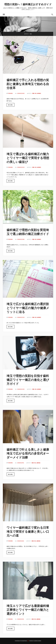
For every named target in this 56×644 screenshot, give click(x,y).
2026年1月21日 (21, 167)
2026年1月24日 (21, 93)
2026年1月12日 (21, 389)
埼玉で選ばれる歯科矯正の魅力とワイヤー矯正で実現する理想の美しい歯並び (28, 158)
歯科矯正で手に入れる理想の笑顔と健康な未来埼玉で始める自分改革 (28, 84)
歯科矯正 (39, 93)
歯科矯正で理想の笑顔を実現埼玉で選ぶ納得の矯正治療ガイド (28, 232)
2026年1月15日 (21, 317)
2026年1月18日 (21, 239)
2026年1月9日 (20, 462)
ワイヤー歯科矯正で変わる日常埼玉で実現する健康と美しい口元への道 (28, 531)
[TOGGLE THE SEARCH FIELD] (52, 14)
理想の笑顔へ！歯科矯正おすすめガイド (28, 4)
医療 (33, 93)
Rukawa (10, 93)
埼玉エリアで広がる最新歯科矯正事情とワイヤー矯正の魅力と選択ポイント (28, 609)
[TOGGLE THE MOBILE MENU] (4, 14)
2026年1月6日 (20, 540)
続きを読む (10, 104)
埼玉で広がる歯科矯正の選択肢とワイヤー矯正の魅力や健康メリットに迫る (28, 308)
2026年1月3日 (20, 619)
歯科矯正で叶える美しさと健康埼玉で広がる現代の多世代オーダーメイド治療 (28, 453)
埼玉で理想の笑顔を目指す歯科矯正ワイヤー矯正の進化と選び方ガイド (28, 379)
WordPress (24, 640)
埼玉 (36, 93)
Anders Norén (37, 640)
